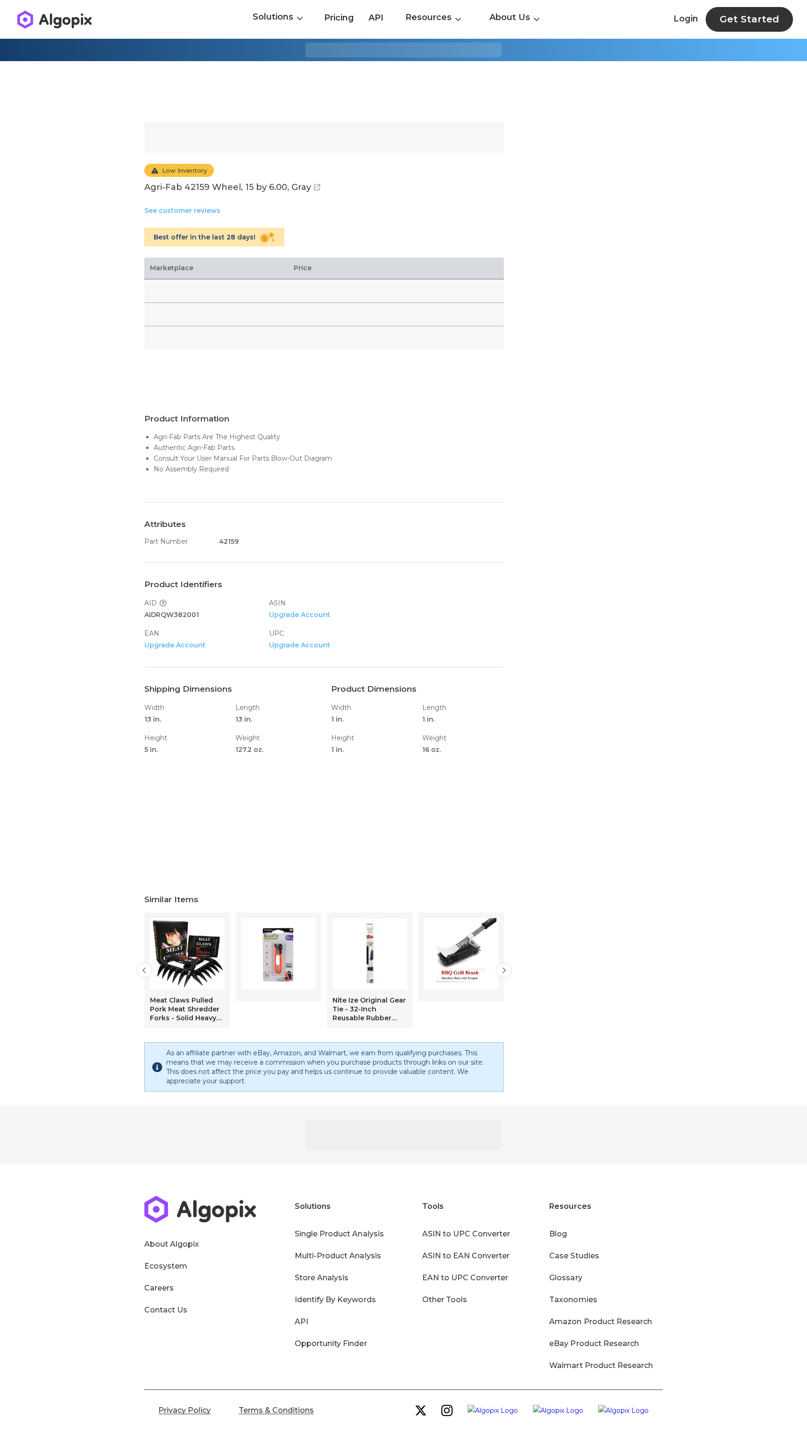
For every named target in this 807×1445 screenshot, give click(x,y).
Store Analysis (321, 1277)
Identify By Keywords (335, 1299)
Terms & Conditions (276, 1410)
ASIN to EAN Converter (466, 1255)
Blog (558, 1233)
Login (685, 19)
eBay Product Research (594, 1343)
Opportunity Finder (331, 1343)
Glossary (565, 1277)
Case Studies (574, 1255)
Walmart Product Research (601, 1365)
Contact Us (165, 1309)
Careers (159, 1288)
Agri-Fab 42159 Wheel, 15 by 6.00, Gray (227, 187)
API (375, 18)
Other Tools (444, 1299)
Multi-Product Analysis (338, 1255)
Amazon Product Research (600, 1321)
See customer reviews (182, 210)
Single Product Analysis (339, 1233)
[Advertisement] (403, 91)
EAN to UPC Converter (465, 1277)
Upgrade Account (299, 614)
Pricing (339, 18)
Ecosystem (165, 1266)
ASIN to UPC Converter (466, 1233)
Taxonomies (573, 1299)
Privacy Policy (184, 1410)
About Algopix (171, 1244)
